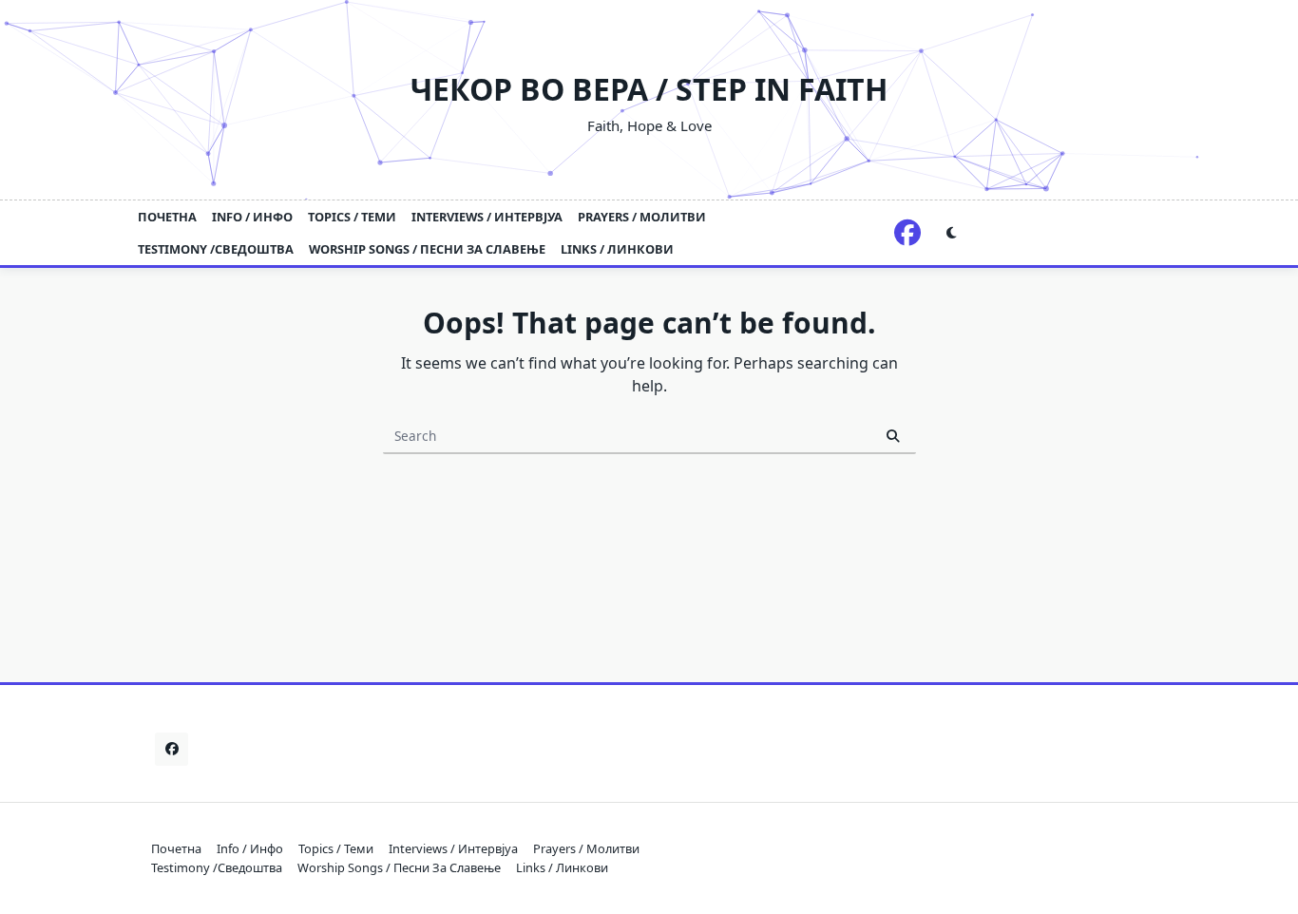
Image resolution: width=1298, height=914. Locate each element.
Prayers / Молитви (642, 216)
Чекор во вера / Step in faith (649, 88)
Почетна (167, 216)
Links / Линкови (617, 248)
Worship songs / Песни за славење (427, 248)
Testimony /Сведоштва (216, 248)
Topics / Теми (352, 216)
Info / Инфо (252, 216)
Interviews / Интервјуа (487, 216)
